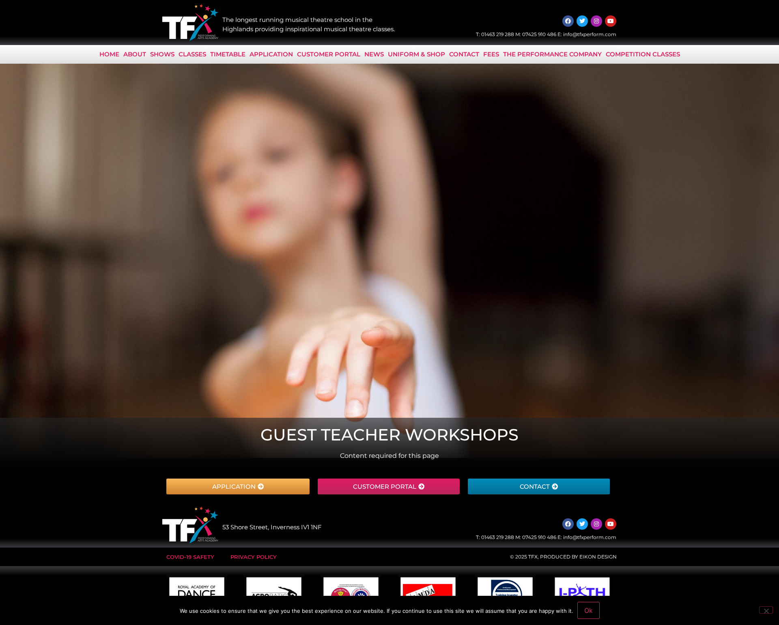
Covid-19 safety (190, 557)
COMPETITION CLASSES (643, 54)
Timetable (227, 54)
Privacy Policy (253, 557)
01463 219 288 (497, 34)
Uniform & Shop (416, 54)
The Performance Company (552, 54)
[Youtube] (610, 21)
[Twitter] (582, 21)
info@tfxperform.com (589, 34)
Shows (162, 54)
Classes (192, 54)
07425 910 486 (539, 34)
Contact (464, 54)
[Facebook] (568, 21)
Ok (588, 610)
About (134, 54)
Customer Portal (328, 54)
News (374, 54)
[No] (766, 610)
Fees (491, 54)
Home (109, 54)
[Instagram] (596, 21)
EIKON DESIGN (598, 557)
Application (271, 54)
